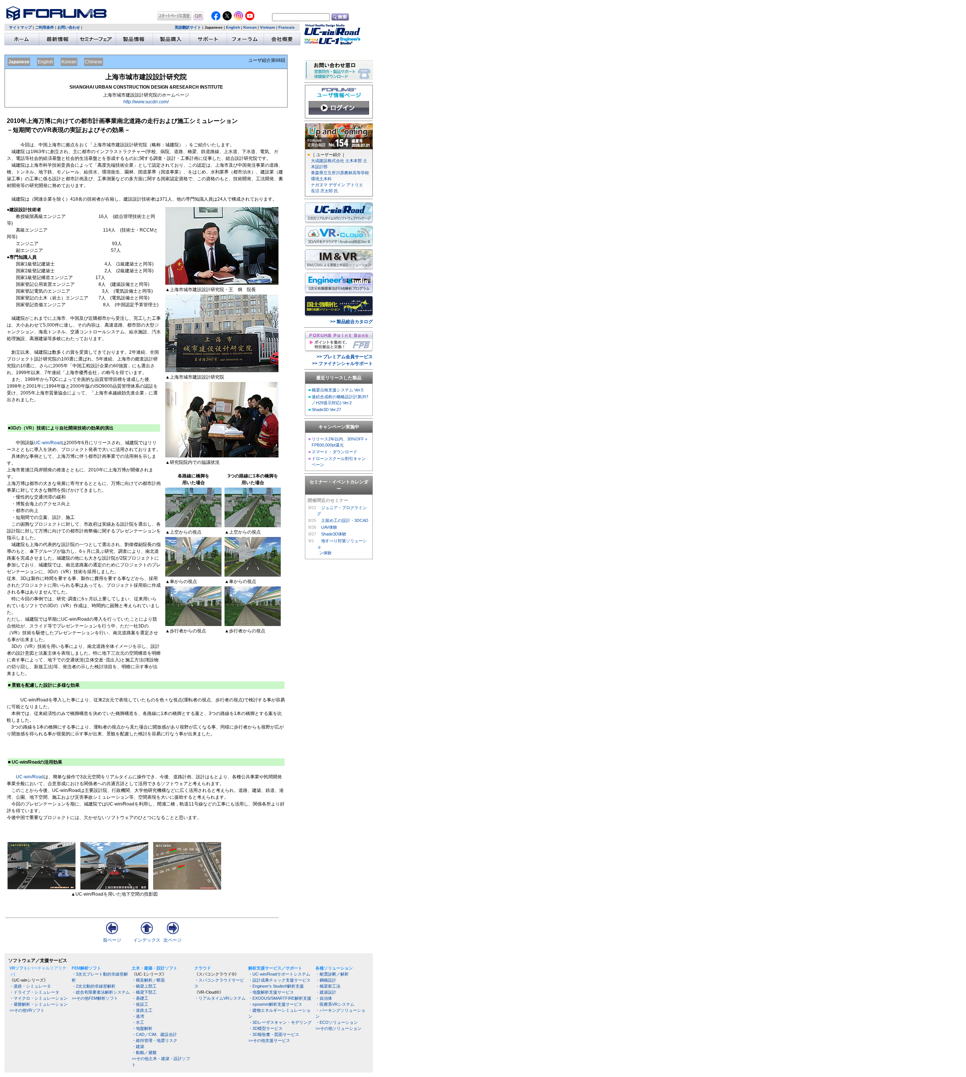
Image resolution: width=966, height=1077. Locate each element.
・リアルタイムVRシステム (220, 998)
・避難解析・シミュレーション (38, 1004)
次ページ (172, 940)
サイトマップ (20, 27)
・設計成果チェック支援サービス (279, 980)
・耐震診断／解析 (332, 974)
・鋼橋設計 (325, 980)
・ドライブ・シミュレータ (34, 992)
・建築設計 (325, 992)
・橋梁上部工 (144, 986)
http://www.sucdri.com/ (146, 101)
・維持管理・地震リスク (154, 1040)
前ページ (112, 940)
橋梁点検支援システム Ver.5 (337, 390)
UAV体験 (329, 527)
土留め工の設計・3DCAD (344, 520)
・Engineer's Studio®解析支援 (276, 986)
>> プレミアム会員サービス (345, 356)
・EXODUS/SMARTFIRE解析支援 (279, 998)
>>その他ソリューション (338, 1028)
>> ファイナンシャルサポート (342, 363)
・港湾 (138, 1016)
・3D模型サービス (265, 1028)
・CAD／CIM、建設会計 (154, 1034)
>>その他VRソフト (27, 1010)
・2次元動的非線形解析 (93, 986)
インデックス (146, 940)
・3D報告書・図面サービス (273, 1034)
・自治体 (323, 998)
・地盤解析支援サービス (271, 992)
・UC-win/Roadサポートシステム (279, 974)
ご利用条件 (44, 27)
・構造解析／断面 (148, 980)
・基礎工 (140, 998)
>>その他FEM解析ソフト (95, 998)
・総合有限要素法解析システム (101, 992)
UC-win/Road (48, 442)
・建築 (138, 1046)
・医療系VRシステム (334, 1004)
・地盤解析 (142, 1028)
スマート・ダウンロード (334, 452)
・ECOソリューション (336, 1022)
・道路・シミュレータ (30, 986)
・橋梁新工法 (327, 986)
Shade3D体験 (333, 534)
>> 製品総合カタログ (351, 321)
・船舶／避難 (144, 1052)
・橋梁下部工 (144, 992)
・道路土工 (142, 1010)
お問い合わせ (68, 27)
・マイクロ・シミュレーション (38, 998)
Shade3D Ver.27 (326, 409)
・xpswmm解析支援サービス (275, 1004)
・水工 (138, 1022)
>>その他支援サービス (269, 1040)
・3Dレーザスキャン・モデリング (280, 1022)
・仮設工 (140, 1004)
